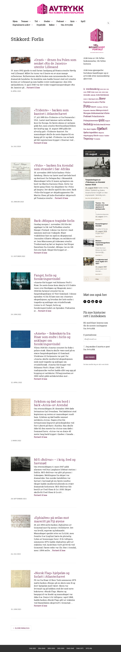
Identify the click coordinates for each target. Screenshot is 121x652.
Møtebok (93, 110)
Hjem (15, 21)
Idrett (93, 107)
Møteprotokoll (102, 110)
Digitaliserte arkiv (21, 25)
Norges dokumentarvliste (96, 113)
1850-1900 (51, 648)
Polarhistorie (98, 116)
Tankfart (106, 135)
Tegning (88, 138)
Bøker (52, 25)
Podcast (60, 21)
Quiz (72, 21)
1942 (92, 92)
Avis (97, 99)
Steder (47, 21)
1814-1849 (41, 648)
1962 (106, 92)
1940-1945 (70, 648)
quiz (101, 120)
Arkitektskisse (102, 95)
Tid (36, 21)
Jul (104, 107)
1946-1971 (79, 648)
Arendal (86, 95)
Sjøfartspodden (90, 132)
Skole (96, 135)
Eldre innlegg (22, 628)
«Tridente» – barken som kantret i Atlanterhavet (51, 112)
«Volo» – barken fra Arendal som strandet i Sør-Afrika (53, 167)
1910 (104, 89)
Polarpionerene (90, 120)
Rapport (107, 121)
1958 (103, 92)
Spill (83, 21)
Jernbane (99, 107)
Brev (102, 98)
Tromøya (96, 139)
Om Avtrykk (67, 25)
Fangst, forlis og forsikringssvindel (47, 277)
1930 (84, 92)
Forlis (102, 102)
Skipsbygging (88, 135)
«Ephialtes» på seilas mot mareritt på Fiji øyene (51, 519)
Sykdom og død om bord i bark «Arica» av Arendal (52, 403)
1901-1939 (60, 648)
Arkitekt (93, 95)
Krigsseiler (86, 110)
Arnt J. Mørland (89, 99)
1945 (96, 92)
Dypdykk (41, 25)
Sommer (101, 135)
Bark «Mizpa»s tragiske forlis (54, 221)
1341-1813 (32, 648)
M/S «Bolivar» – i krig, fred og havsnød (55, 461)
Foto (87, 106)
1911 (107, 89)
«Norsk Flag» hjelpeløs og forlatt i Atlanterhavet (51, 574)
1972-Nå (89, 648)
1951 (100, 92)
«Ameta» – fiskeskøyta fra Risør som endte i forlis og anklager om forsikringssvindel (52, 338)
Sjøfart (102, 128)
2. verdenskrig (91, 88)
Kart (107, 107)
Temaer (24, 21)
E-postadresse (89, 335)
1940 (89, 92)
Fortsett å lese (33, 87)
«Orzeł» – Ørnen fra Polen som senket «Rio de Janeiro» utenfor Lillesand (55, 63)
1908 (101, 89)
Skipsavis (101, 133)
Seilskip (88, 124)
